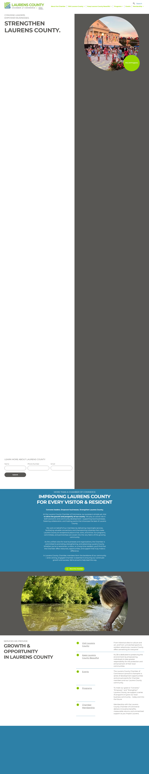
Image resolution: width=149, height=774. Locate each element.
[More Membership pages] (143, 6)
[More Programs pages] (122, 6)
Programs (87, 688)
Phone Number (33, 464)
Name (6, 464)
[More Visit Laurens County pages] (84, 6)
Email (53, 464)
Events (85, 671)
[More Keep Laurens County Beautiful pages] (111, 6)
